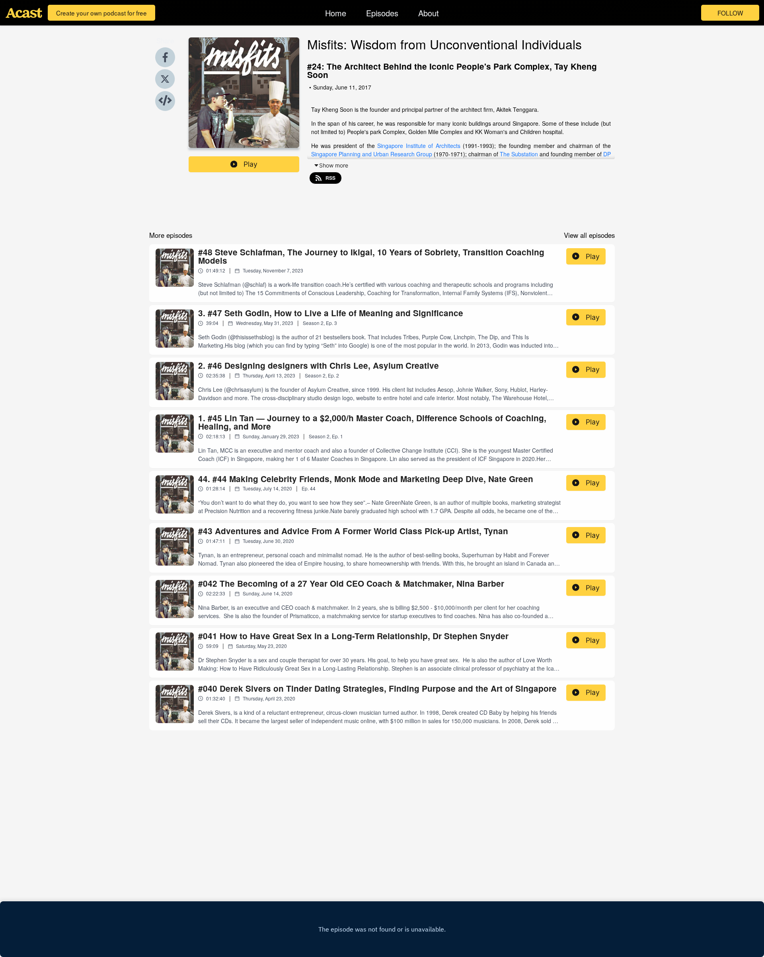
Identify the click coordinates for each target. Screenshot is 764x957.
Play (250, 164)
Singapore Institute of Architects (418, 146)
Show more (333, 165)
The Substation (519, 154)
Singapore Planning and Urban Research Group (371, 154)
